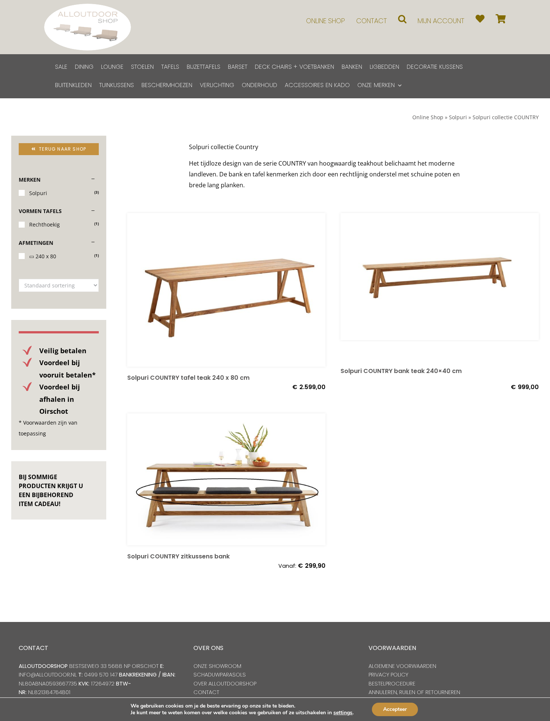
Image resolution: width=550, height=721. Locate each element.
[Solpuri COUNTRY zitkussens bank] (226, 479)
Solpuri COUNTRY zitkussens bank (178, 556)
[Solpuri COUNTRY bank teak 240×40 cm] (439, 286)
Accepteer (395, 709)
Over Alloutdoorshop (224, 683)
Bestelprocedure (392, 683)
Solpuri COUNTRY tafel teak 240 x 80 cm (188, 377)
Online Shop (427, 117)
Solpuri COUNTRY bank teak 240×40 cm (401, 371)
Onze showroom (217, 666)
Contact (206, 692)
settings (342, 712)
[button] (402, 19)
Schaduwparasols (219, 674)
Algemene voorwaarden (402, 666)
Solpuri (458, 117)
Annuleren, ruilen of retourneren (414, 692)
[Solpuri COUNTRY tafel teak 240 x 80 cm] (226, 290)
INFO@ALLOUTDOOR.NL (48, 674)
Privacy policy (388, 674)
